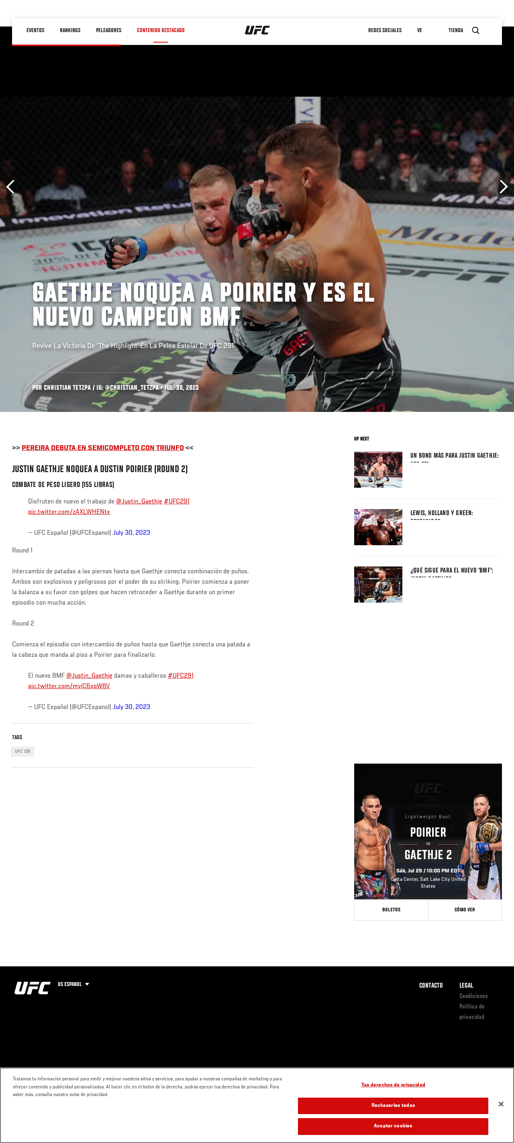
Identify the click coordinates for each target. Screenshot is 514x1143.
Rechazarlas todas (393, 1105)
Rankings (70, 30)
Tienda (456, 30)
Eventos (35, 30)
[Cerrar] (501, 1104)
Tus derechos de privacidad (393, 1085)
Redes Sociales (385, 30)
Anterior (13, 187)
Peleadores (108, 30)
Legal (466, 986)
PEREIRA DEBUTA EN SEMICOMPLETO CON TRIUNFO (103, 448)
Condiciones (473, 996)
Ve (419, 30)
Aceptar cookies (393, 1126)
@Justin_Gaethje (139, 501)
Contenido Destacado (161, 30)
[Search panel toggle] (475, 30)
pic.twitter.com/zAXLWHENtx (69, 512)
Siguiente (501, 187)
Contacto (431, 986)
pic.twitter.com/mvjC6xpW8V (69, 686)
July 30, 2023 (131, 533)
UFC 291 (22, 751)
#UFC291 (177, 501)
